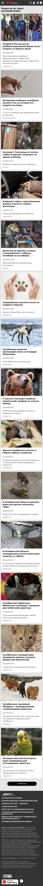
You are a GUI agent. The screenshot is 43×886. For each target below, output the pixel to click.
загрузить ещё (22, 783)
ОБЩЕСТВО (7, 66)
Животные (7, 216)
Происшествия (9, 118)
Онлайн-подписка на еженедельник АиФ (20, 801)
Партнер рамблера (19, 876)
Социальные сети (9, 806)
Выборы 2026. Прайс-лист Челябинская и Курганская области (19, 817)
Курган (5, 167)
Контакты (23, 803)
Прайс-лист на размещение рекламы (18, 809)
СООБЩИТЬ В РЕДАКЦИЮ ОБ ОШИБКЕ (17, 821)
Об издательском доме (12, 798)
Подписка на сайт (10, 803)
